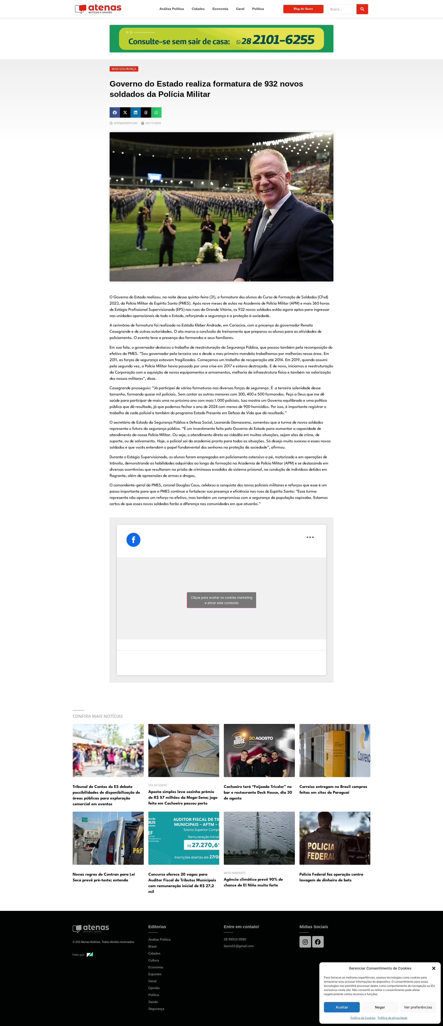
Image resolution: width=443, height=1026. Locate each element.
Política (258, 9)
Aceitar (342, 1007)
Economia (220, 9)
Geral (240, 9)
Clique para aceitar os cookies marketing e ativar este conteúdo (221, 600)
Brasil (152, 946)
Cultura (153, 960)
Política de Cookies (362, 1018)
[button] (433, 968)
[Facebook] (318, 942)
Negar (380, 1007)
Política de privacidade (392, 1018)
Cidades (198, 9)
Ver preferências (418, 1007)
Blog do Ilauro (303, 8)
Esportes (154, 974)
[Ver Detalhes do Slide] (221, 38)
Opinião (154, 988)
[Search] (362, 9)
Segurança (156, 1009)
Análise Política (171, 9)
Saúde (153, 1002)
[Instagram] (305, 942)
